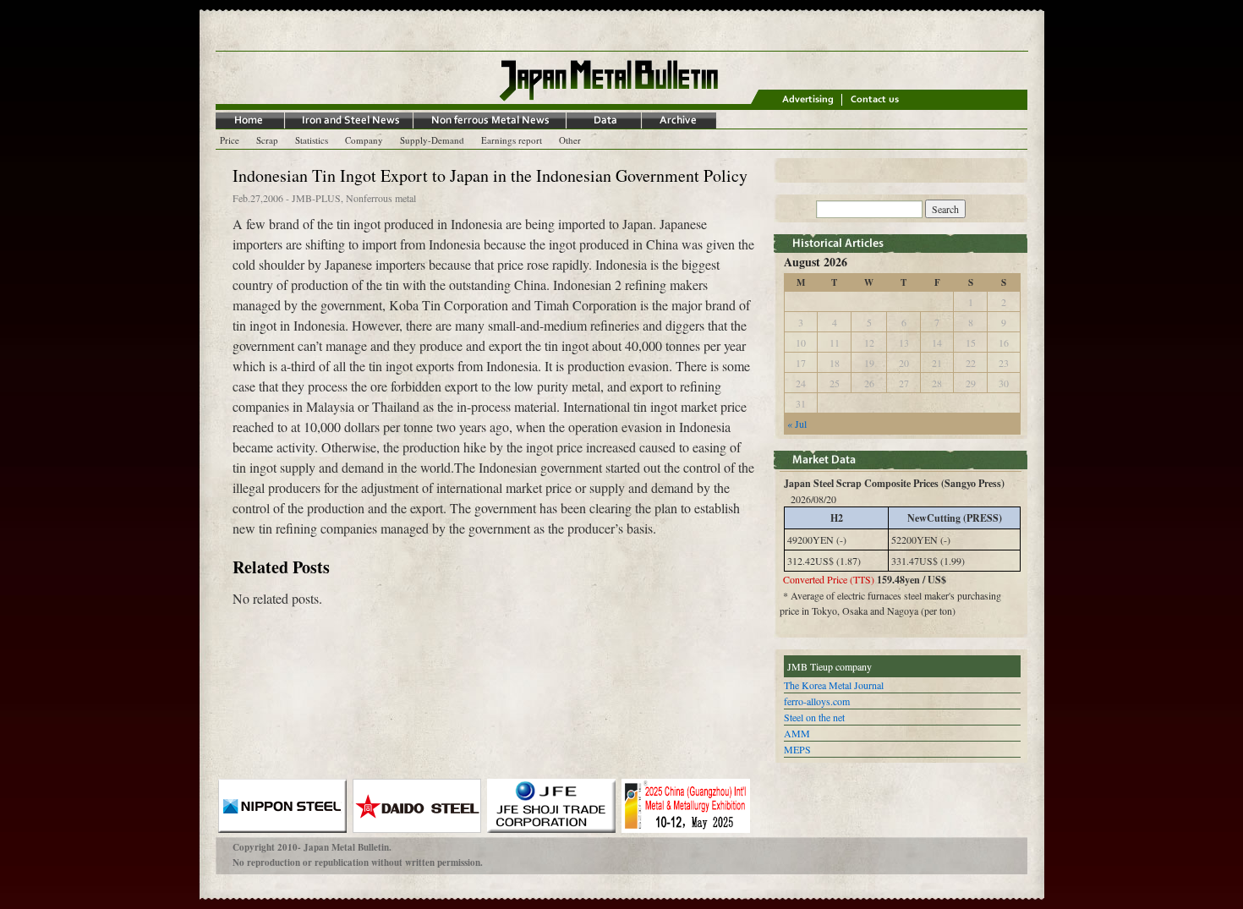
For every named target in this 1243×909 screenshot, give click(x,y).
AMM (797, 733)
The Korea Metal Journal (834, 685)
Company (364, 140)
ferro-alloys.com (817, 701)
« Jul (797, 423)
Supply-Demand (432, 140)
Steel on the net (814, 717)
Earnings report (511, 140)
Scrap (267, 140)
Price (229, 140)
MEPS (797, 749)
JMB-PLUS (316, 198)
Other (570, 140)
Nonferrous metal (381, 198)
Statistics (311, 140)
